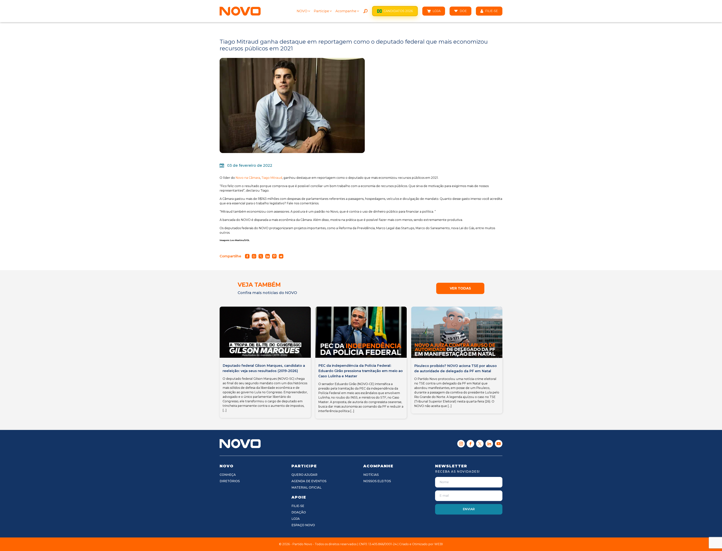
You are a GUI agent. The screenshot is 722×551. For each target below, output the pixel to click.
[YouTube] (498, 443)
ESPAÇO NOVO (303, 525)
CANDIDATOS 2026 (398, 11)
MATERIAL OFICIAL (306, 487)
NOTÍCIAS (371, 475)
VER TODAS (460, 288)
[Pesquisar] (365, 11)
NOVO (302, 11)
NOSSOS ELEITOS (377, 481)
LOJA (437, 11)
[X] (480, 443)
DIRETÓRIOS (230, 481)
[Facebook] (470, 443)
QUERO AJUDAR (304, 475)
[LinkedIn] (489, 443)
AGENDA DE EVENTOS (308, 481)
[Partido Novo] (240, 443)
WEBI (438, 544)
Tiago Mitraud (271, 178)
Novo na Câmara (248, 178)
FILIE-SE (491, 11)
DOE (463, 11)
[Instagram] (461, 443)
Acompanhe (345, 11)
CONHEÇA (228, 475)
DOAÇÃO (298, 512)
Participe (321, 11)
